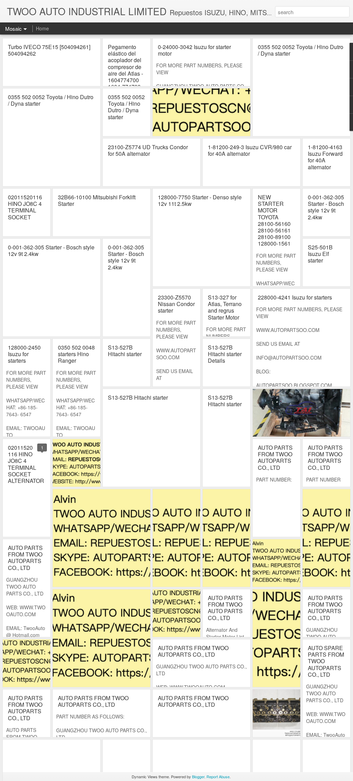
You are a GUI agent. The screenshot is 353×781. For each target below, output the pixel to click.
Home (42, 28)
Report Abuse (218, 776)
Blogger (198, 776)
